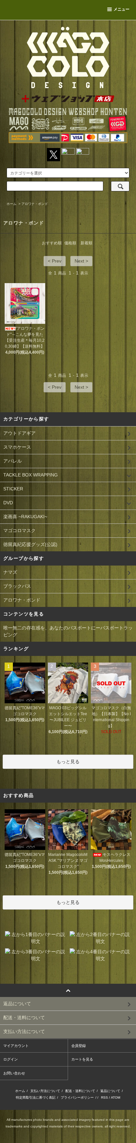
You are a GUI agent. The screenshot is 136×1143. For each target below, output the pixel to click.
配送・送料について (80, 1091)
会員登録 (78, 1046)
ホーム (12, 204)
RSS (104, 1097)
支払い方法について (45, 1091)
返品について (110, 1091)
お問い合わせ (14, 1073)
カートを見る (82, 1059)
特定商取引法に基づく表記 (35, 1097)
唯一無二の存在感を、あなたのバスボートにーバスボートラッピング (68, 631)
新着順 (86, 243)
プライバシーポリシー (77, 1097)
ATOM (115, 1097)
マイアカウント (16, 1046)
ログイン (10, 1059)
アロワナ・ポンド (34, 204)
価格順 (70, 243)
